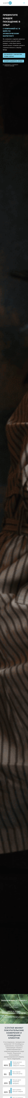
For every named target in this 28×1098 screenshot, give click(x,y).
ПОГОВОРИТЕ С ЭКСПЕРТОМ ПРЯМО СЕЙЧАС (13, 55)
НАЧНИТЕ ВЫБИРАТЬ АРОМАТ (13, 61)
